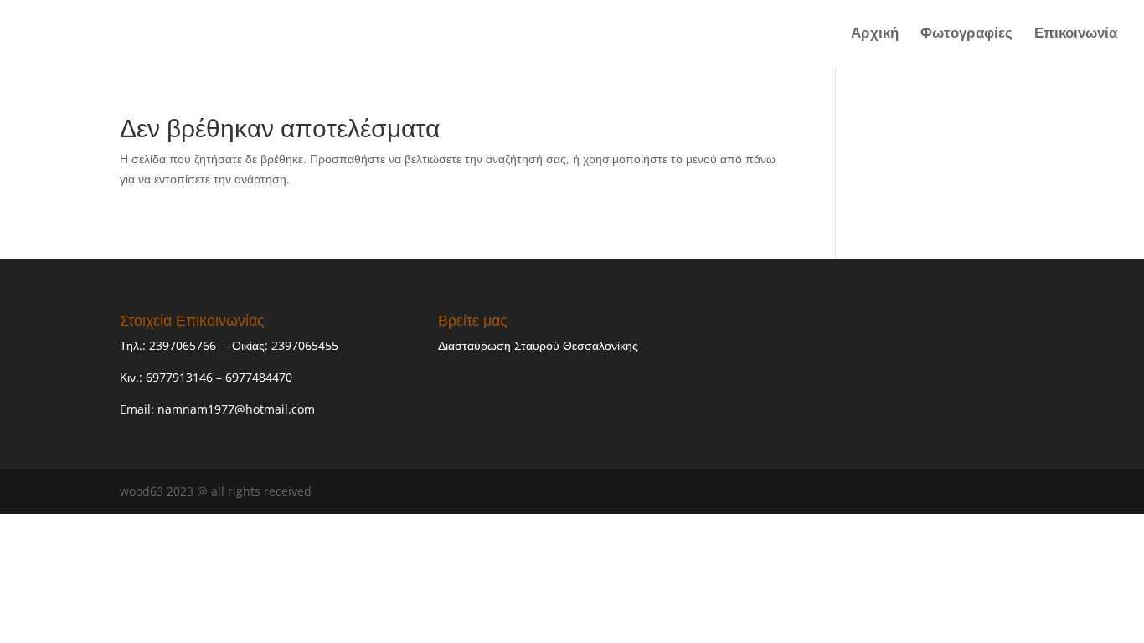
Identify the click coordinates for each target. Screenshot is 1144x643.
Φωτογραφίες (966, 34)
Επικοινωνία (1075, 34)
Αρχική (875, 34)
